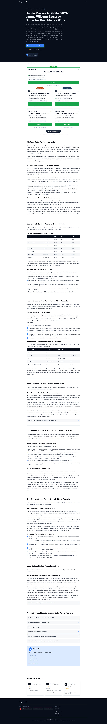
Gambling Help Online (27, 708)
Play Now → (53, 82)
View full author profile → (34, 663)
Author (86, 1)
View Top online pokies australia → (35, 45)
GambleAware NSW (48, 708)
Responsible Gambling (38, 708)
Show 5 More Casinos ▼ (53, 131)
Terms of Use (57, 710)
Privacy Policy (57, 708)
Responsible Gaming (58, 715)
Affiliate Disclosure (58, 711)
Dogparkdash (23, 2)
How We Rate (57, 713)
